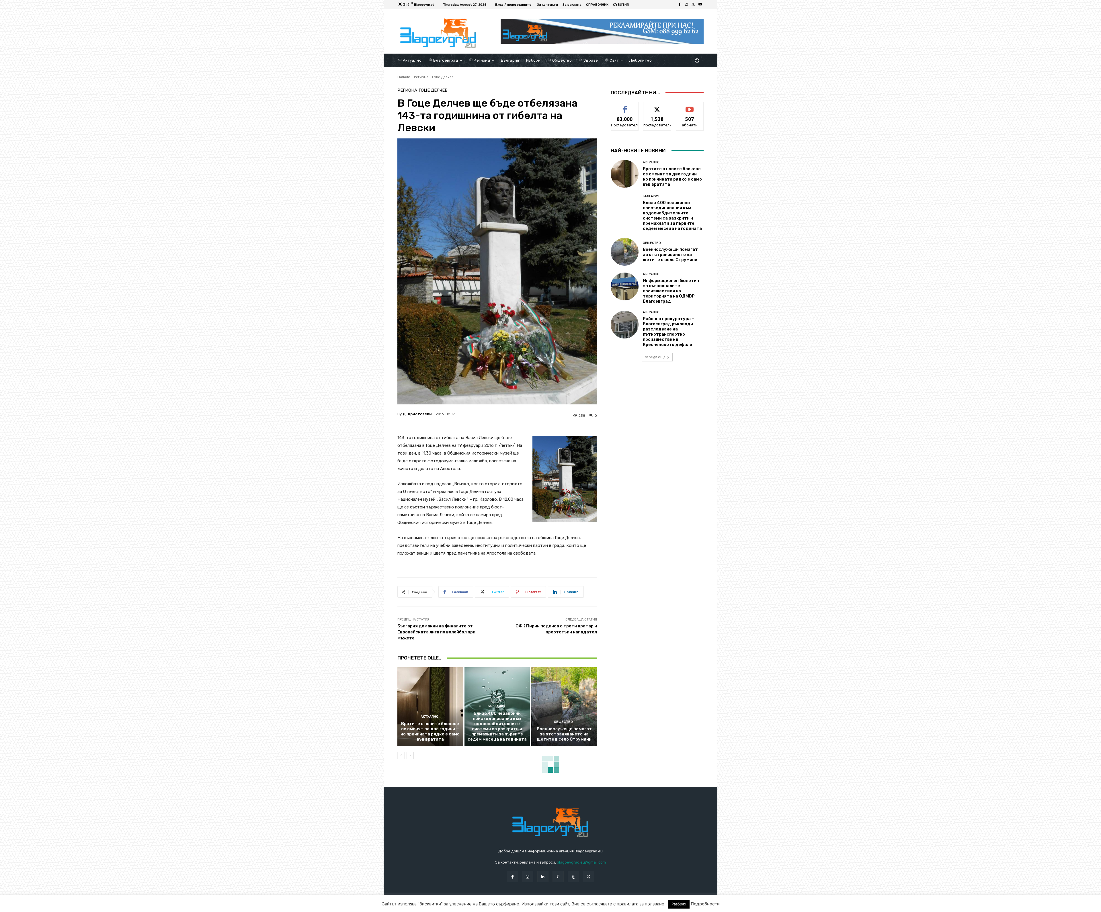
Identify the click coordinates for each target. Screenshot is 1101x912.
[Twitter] (693, 4)
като (624, 106)
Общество (563, 721)
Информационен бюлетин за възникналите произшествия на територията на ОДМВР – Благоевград (671, 291)
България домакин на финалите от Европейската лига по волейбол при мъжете (436, 632)
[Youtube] (700, 4)
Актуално (429, 716)
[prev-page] (401, 755)
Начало (403, 77)
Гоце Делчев (442, 77)
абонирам (690, 106)
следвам (657, 106)
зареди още (655, 357)
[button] (697, 60)
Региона (421, 77)
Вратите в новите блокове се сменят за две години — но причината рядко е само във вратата (430, 731)
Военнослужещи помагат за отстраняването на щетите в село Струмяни (564, 734)
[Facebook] (679, 4)
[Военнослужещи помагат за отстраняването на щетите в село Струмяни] (564, 706)
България (496, 706)
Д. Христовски (417, 414)
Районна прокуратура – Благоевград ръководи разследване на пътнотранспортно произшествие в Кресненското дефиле (668, 331)
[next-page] (410, 755)
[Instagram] (686, 4)
